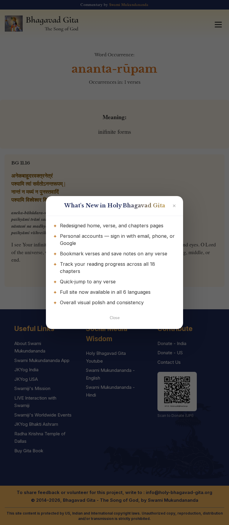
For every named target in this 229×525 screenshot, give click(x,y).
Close (115, 318)
